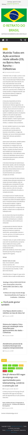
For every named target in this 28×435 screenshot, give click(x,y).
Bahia (10, 365)
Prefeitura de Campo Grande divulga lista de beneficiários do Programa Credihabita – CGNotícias (14, 295)
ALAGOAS (5, 365)
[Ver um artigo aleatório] (25, 40)
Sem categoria (19, 368)
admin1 (18, 72)
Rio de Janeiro (11, 368)
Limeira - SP (15, 365)
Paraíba (4, 368)
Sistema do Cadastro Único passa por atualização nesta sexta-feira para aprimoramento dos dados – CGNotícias (13, 328)
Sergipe (4, 371)
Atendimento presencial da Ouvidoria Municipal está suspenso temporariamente (13, 346)
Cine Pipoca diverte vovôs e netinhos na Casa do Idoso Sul (13, 312)
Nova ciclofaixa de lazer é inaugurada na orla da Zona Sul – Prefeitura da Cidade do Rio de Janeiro (13, 404)
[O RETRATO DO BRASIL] (3, 40)
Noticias (5, 49)
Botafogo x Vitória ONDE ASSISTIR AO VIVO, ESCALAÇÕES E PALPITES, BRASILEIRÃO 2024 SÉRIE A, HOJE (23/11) (14, 285)
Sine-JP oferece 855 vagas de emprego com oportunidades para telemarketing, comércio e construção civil (14, 380)
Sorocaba (10, 371)
